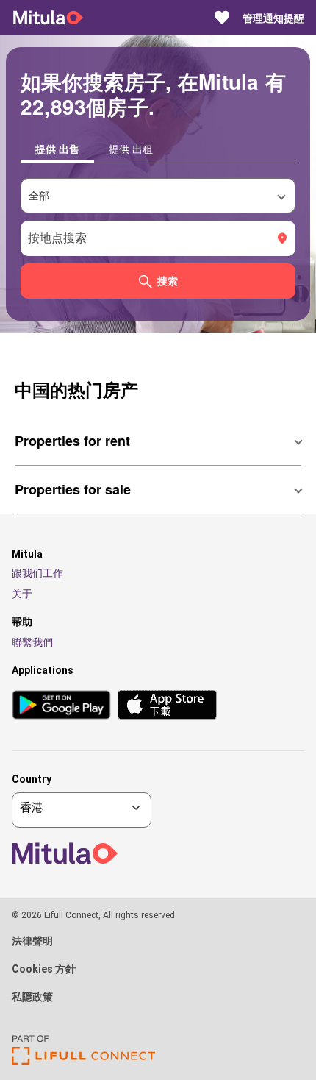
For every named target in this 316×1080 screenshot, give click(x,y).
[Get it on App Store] (167, 706)
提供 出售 (57, 148)
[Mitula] (48, 17)
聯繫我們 (32, 642)
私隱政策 (32, 997)
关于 (22, 594)
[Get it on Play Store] (61, 705)
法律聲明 (32, 941)
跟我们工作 (37, 573)
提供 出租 (131, 148)
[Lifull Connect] (83, 1061)
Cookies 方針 (44, 969)
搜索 (167, 281)
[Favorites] (222, 17)
